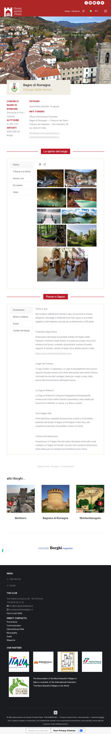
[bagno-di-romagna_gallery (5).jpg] (49, 216)
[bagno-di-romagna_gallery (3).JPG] (51, 198)
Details (24, 499)
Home (67, 11)
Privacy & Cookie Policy (68, 717)
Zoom (17, 499)
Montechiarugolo (90, 518)
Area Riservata (84, 717)
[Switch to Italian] (91, 11)
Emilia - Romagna (52, 466)
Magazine (11, 640)
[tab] (21, 165)
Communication (14, 625)
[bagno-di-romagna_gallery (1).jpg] (50, 178)
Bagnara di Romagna (55, 518)
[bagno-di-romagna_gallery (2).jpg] (80, 178)
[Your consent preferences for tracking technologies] (2, 550)
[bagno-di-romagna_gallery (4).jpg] (81, 198)
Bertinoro (20, 518)
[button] (10, 503)
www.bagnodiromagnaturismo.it (44, 137)
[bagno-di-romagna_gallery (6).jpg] (79, 216)
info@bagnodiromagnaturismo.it (44, 133)
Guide (9, 636)
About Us (76, 11)
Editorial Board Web (15, 629)
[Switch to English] (96, 11)
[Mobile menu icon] (105, 11)
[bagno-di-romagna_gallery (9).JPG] (62, 264)
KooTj (102, 717)
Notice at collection (38, 730)
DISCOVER (55, 548)
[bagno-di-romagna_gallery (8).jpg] (81, 236)
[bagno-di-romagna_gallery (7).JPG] (51, 236)
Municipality (12, 633)
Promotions (12, 622)
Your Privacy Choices (64, 730)
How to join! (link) (14, 613)
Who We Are (15, 579)
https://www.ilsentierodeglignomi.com (53, 353)
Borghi (13, 585)
